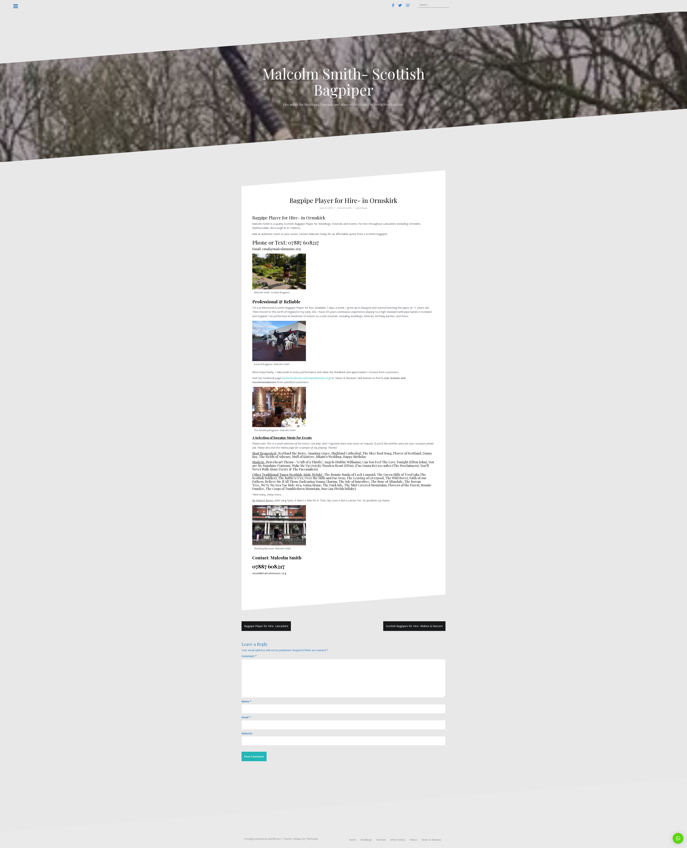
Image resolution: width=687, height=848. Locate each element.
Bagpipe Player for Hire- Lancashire (266, 626)
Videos (413, 839)
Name (246, 701)
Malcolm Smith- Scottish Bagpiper (343, 81)
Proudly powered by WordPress (262, 838)
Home (352, 839)
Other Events (397, 839)
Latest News (361, 208)
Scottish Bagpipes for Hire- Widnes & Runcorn (414, 626)
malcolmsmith (344, 208)
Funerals (381, 839)
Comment (249, 656)
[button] (678, 838)
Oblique (297, 838)
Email (246, 717)
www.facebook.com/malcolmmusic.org (306, 378)
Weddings (366, 839)
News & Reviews (431, 839)
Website (247, 733)
